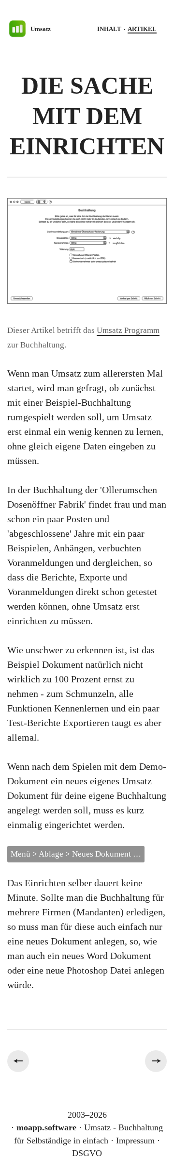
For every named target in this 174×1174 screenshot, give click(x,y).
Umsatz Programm (128, 330)
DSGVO (87, 1153)
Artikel (142, 29)
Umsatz (40, 29)
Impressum (135, 1140)
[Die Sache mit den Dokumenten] (156, 1061)
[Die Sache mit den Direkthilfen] (18, 1061)
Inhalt (109, 29)
